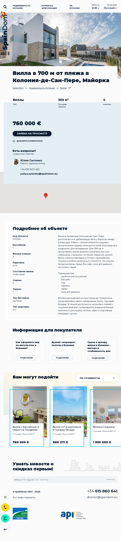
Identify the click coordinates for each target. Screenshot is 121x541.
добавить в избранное (29, 141)
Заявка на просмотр (32, 133)
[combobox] (97, 378)
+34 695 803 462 (30, 169)
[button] (50, 61)
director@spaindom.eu (102, 497)
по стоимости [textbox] (90, 378)
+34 (102, 491)
